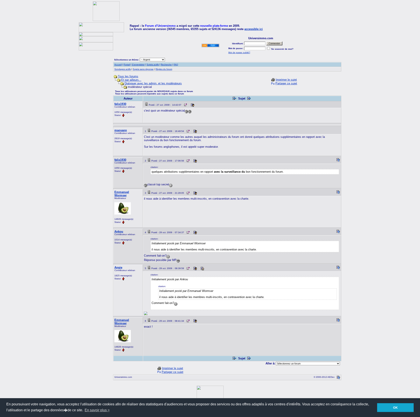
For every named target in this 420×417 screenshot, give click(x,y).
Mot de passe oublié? (239, 52)
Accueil (118, 64)
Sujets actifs (153, 64)
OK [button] (395, 407)
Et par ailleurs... (131, 80)
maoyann (120, 130)
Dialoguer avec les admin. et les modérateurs (153, 83)
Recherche (166, 64)
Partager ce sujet (286, 83)
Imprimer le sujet (286, 79)
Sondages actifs (122, 69)
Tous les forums (128, 76)
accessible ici (253, 29)
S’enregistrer (138, 64)
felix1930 (120, 104)
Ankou (118, 231)
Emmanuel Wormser (121, 193)
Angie (118, 267)
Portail (127, 64)
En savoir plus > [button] (97, 410)
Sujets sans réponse (143, 69)
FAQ (176, 64)
